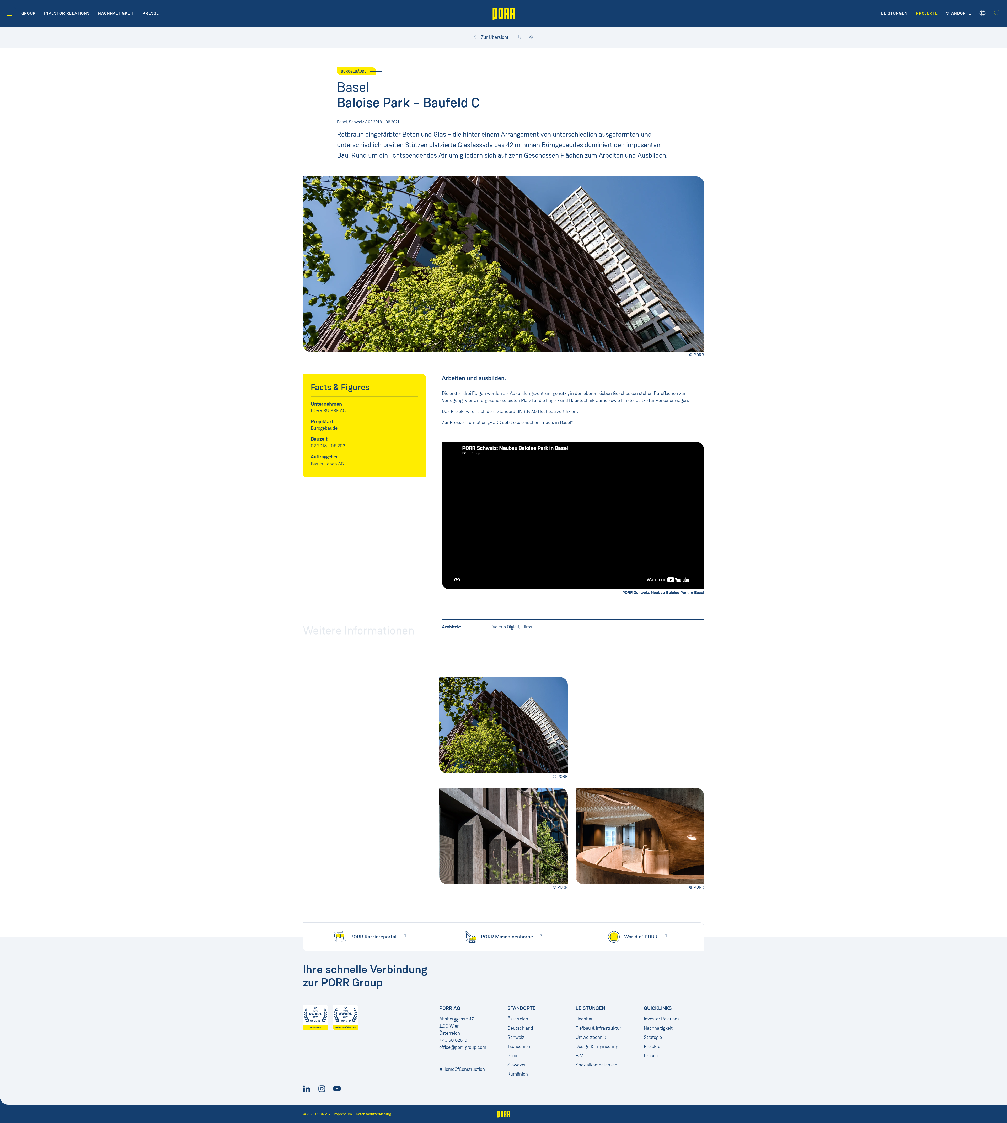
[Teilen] (531, 37)
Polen (513, 1055)
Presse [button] (151, 13)
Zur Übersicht (494, 37)
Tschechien (518, 1046)
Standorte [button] (958, 13)
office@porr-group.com (462, 1047)
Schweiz (515, 1037)
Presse (651, 1055)
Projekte (652, 1046)
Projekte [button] (927, 13)
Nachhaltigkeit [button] (116, 13)
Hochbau (585, 1019)
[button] (10, 13)
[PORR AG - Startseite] (504, 13)
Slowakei (516, 1065)
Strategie (653, 1037)
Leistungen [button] (894, 13)
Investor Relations (662, 1019)
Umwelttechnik (591, 1037)
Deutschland (520, 1028)
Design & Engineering (597, 1046)
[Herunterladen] (518, 37)
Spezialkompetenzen (596, 1065)
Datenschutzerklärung (373, 1114)
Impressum (343, 1114)
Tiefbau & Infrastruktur (598, 1028)
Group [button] (28, 13)
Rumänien (517, 1074)
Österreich (517, 1019)
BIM (579, 1055)
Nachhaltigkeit (658, 1028)
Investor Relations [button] (67, 13)
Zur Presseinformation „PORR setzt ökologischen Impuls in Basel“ (507, 422)
